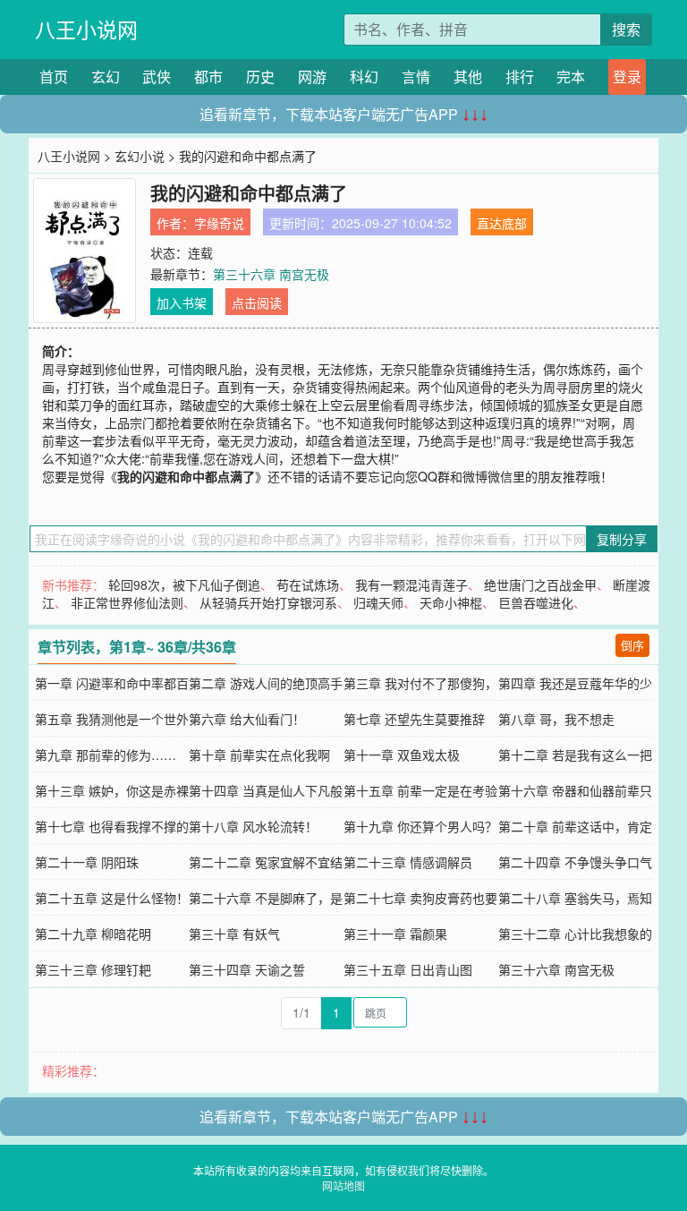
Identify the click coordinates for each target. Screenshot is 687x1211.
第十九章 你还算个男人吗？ (420, 826)
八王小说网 (86, 29)
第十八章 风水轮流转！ (253, 826)
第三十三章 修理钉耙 (93, 969)
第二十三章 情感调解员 (408, 862)
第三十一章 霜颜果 (395, 933)
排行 (519, 76)
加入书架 (182, 302)
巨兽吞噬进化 (535, 602)
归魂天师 (378, 602)
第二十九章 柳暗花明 (93, 933)
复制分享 (622, 539)
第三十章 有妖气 (234, 933)
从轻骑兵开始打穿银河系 (268, 602)
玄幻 (105, 76)
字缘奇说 (219, 223)
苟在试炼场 (307, 584)
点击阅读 (257, 302)
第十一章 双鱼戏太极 (402, 754)
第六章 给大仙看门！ (247, 719)
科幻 (364, 76)
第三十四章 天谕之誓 (247, 969)
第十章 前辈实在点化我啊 (259, 754)
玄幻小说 (139, 156)
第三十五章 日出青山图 (408, 969)
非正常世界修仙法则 (127, 602)
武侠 (156, 76)
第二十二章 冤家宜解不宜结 (266, 862)
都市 (208, 76)
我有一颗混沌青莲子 (411, 584)
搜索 (626, 29)
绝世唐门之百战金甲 (540, 584)
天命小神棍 (451, 602)
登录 (627, 76)
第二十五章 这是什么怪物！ (112, 898)
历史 (260, 76)
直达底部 (502, 223)
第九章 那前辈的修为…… (105, 754)
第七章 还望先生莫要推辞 (414, 719)
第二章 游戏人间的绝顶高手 (266, 683)
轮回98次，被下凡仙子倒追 (184, 584)
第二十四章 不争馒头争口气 (575, 862)
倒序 (632, 644)
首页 (53, 76)
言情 (416, 76)
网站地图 (343, 1185)
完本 (570, 76)
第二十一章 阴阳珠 (87, 862)
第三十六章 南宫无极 (271, 274)
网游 (312, 76)
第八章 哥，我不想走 (556, 719)
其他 (468, 76)
